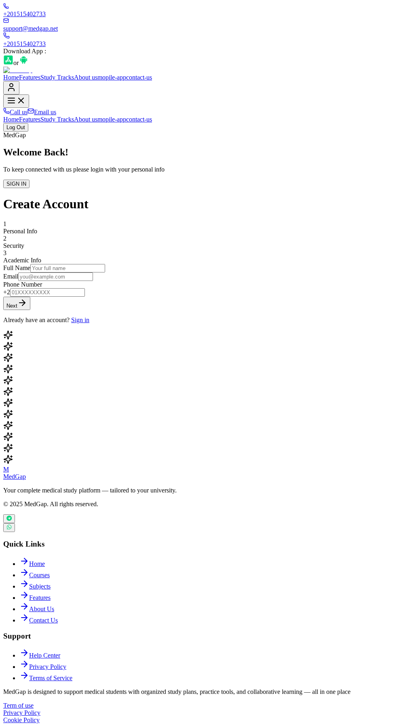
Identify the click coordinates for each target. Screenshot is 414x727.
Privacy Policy (21, 712)
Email (10, 276)
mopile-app (111, 77)
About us (85, 77)
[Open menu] (16, 101)
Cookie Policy (21, 720)
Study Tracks (57, 77)
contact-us (139, 77)
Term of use (18, 705)
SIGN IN (16, 184)
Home (11, 77)
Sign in (80, 319)
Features (29, 77)
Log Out (15, 127)
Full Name (16, 267)
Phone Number (22, 284)
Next (11, 306)
